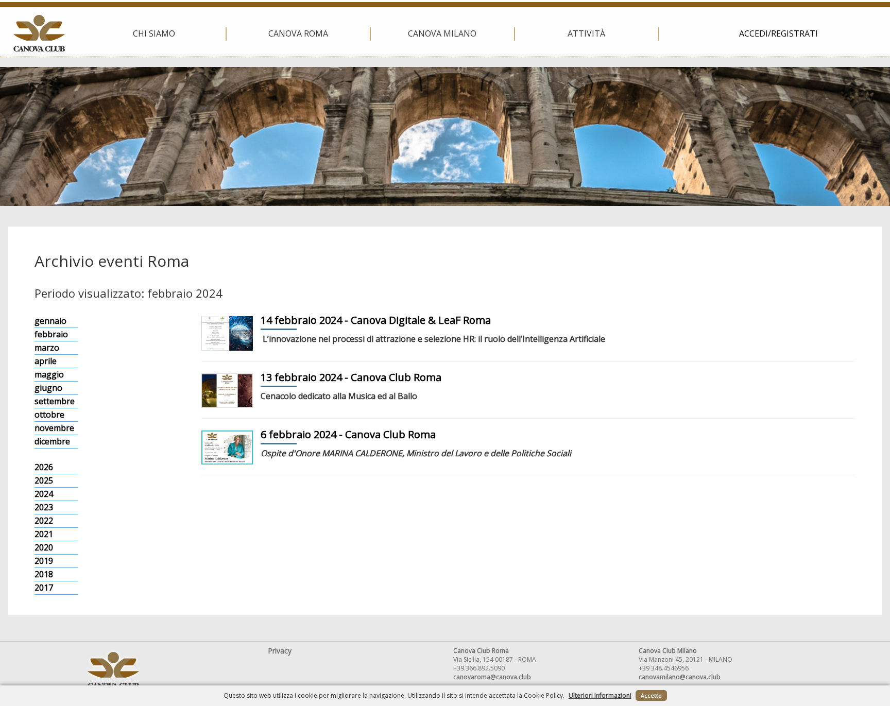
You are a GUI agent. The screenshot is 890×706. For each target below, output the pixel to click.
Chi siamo (154, 33)
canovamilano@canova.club (680, 677)
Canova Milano (442, 33)
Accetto (651, 695)
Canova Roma (298, 33)
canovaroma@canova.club (492, 677)
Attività (586, 33)
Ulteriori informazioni (600, 695)
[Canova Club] (39, 33)
